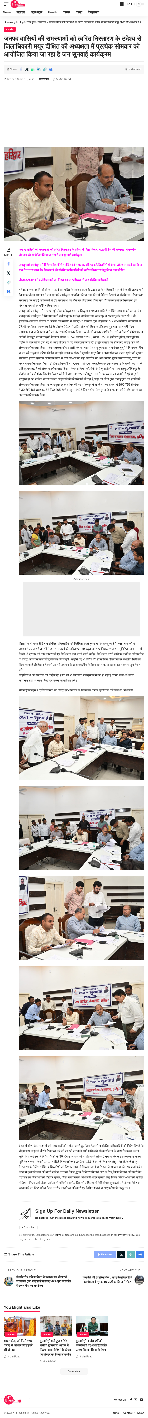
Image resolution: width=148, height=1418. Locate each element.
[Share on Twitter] (26, 69)
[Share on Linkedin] (38, 69)
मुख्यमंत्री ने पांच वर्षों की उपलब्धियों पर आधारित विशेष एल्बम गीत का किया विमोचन (91, 1345)
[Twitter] (135, 1399)
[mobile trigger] (7, 4)
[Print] (50, 69)
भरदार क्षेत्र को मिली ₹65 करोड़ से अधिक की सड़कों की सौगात (18, 1345)
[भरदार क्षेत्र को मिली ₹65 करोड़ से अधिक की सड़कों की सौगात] (20, 1326)
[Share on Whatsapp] (32, 69)
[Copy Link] (44, 69)
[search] (121, 4)
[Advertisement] (74, 118)
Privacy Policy (126, 1234)
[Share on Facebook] (21, 69)
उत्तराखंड (9, 29)
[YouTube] (141, 1399)
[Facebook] (131, 1399)
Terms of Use (62, 1234)
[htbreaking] (17, 4)
